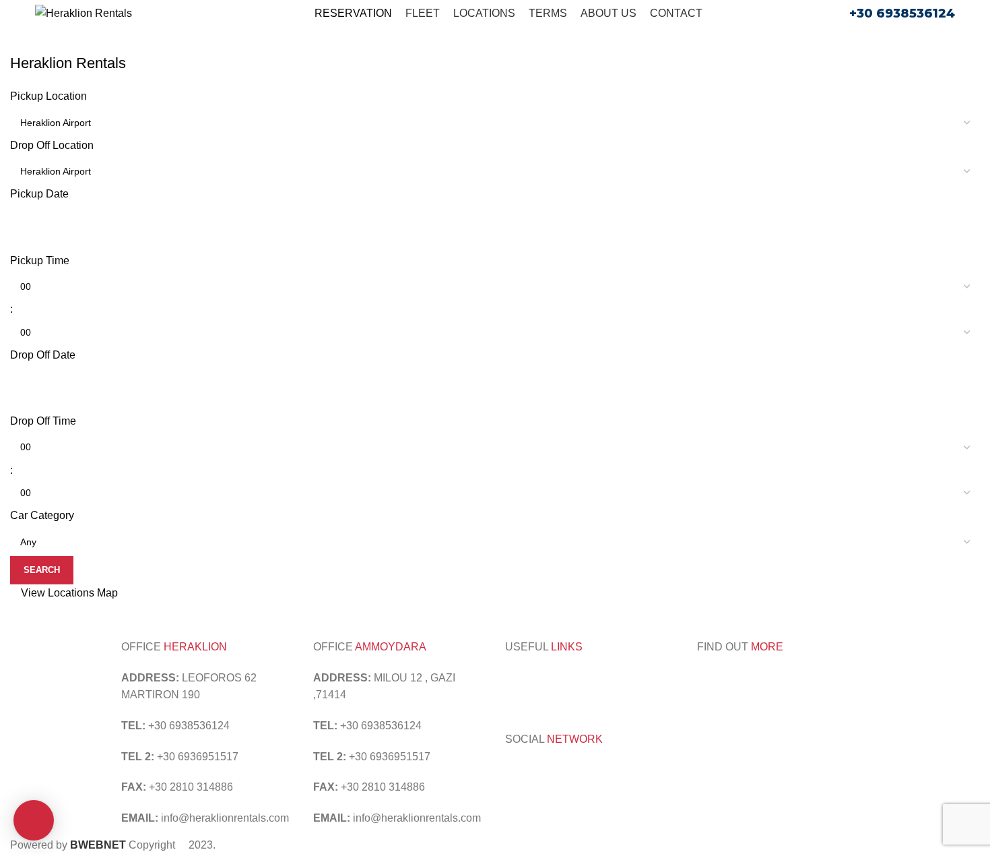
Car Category (42, 515)
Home (21, 45)
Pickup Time (39, 260)
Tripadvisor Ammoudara (562, 677)
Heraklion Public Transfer (614, 694)
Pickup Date (39, 194)
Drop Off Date (42, 355)
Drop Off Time (43, 421)
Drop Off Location (52, 145)
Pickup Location (48, 96)
